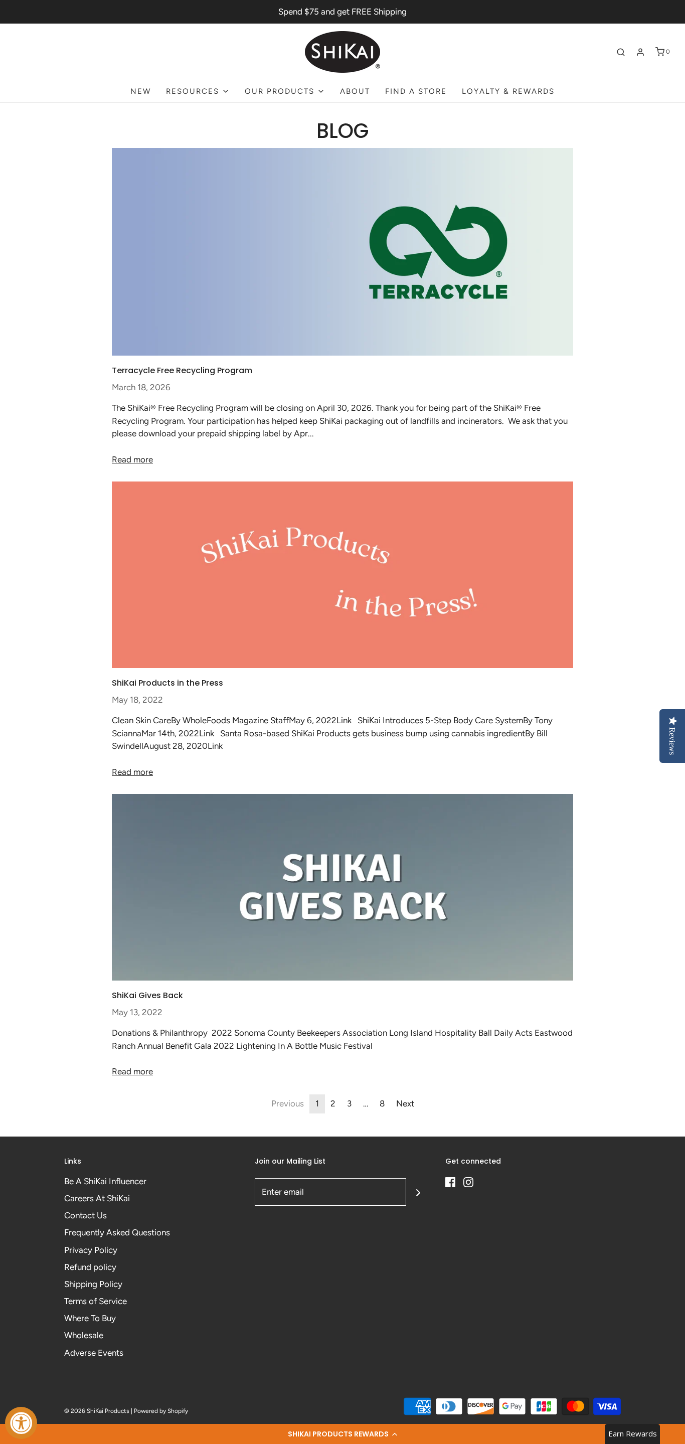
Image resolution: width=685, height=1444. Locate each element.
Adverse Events (93, 1353)
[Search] (621, 52)
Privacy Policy (90, 1250)
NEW (140, 91)
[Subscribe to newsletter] (418, 1192)
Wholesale (83, 1335)
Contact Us (85, 1215)
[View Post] (342, 252)
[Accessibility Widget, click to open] (21, 1423)
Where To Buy (90, 1318)
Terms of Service (95, 1301)
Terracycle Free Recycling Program (182, 370)
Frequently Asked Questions (117, 1232)
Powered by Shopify (161, 1410)
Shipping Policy (93, 1284)
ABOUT (355, 91)
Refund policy (90, 1267)
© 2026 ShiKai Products (96, 1410)
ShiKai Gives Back (147, 995)
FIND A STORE (416, 91)
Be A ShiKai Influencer (105, 1181)
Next (405, 1103)
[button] (342, 1434)
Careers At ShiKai (97, 1198)
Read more (132, 459)
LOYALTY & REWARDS (508, 91)
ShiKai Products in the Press (167, 683)
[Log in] (640, 52)
